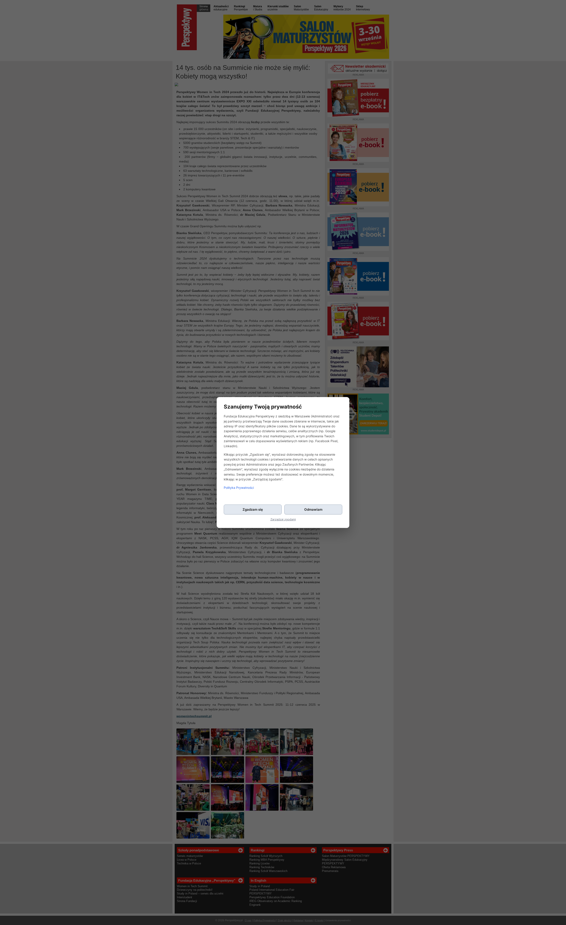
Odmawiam (313, 509)
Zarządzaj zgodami (283, 519)
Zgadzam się (253, 509)
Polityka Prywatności (239, 487)
